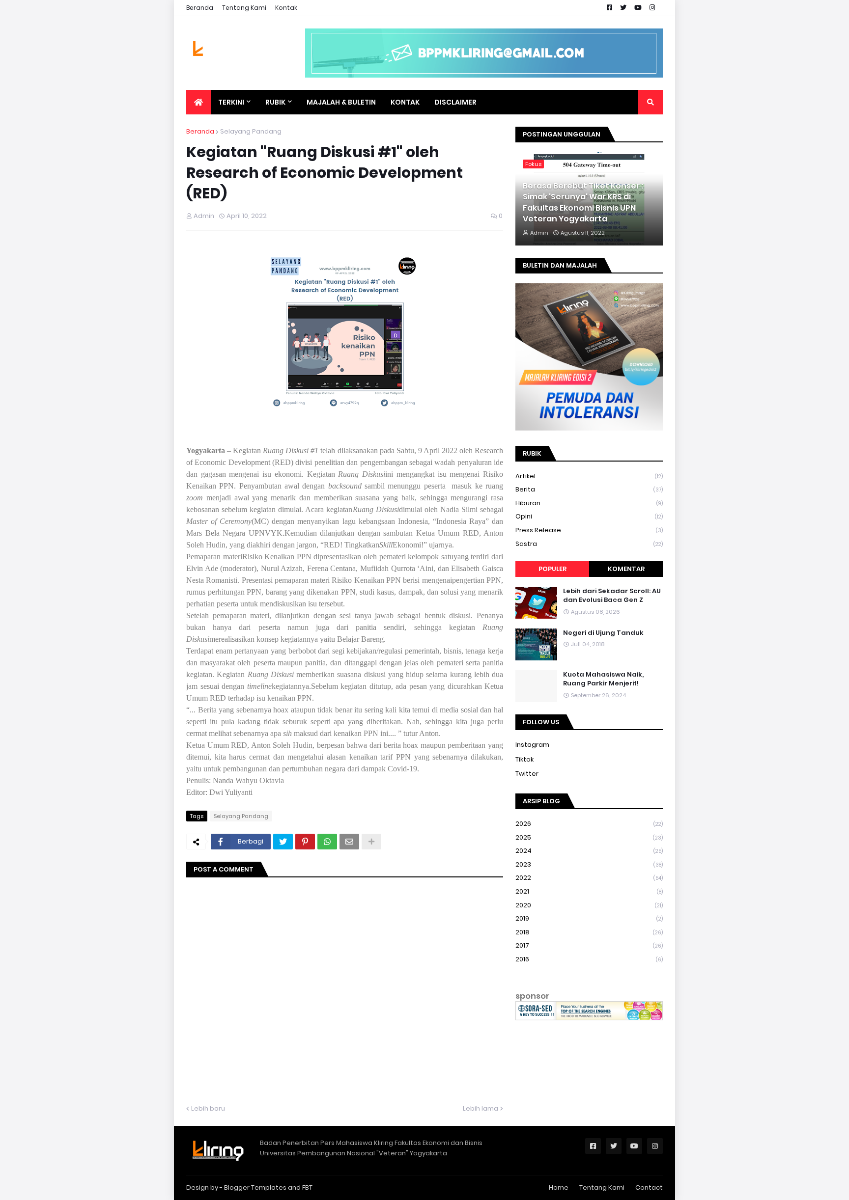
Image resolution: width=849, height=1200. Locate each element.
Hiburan (589, 503)
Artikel (589, 476)
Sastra (589, 543)
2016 (589, 959)
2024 (589, 850)
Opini (589, 516)
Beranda (199, 7)
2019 (589, 918)
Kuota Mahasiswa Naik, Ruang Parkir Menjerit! (603, 679)
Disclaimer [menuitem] (455, 102)
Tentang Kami (244, 7)
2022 (589, 877)
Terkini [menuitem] (231, 102)
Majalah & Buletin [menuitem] (341, 102)
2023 (589, 864)
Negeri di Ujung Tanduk (603, 632)
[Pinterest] (305, 841)
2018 (589, 932)
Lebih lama (480, 1108)
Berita (589, 489)
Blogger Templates (255, 1187)
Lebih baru (208, 1108)
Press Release (589, 530)
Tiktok (524, 759)
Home (558, 1187)
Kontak (286, 7)
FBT (307, 1187)
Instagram (532, 744)
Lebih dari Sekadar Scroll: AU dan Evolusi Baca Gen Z (612, 595)
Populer (552, 568)
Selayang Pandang (251, 131)
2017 (589, 945)
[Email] (349, 841)
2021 (589, 891)
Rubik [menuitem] (275, 102)
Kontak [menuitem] (405, 102)
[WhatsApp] (327, 841)
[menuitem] (198, 102)
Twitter (526, 773)
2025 (589, 837)
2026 (589, 823)
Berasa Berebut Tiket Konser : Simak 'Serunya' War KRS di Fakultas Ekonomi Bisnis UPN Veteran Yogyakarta (583, 202)
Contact (649, 1187)
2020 (589, 905)
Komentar (626, 568)
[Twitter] (283, 841)
